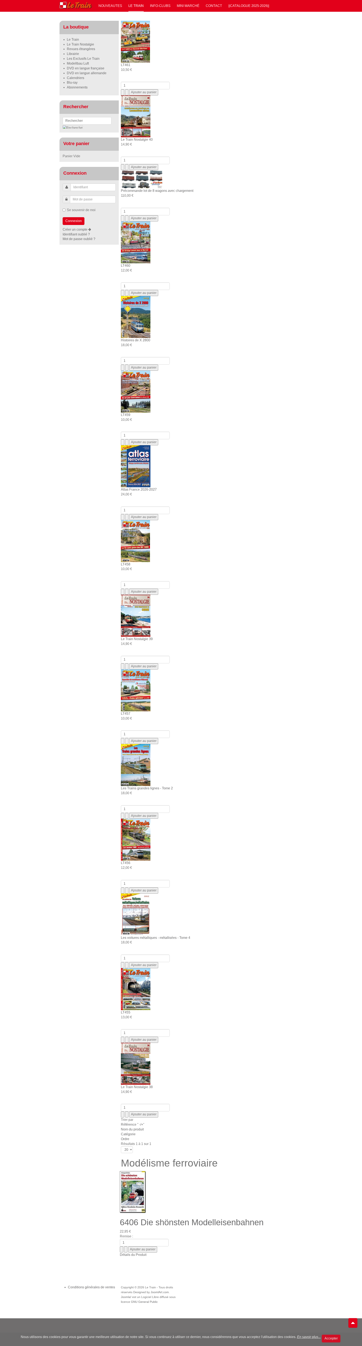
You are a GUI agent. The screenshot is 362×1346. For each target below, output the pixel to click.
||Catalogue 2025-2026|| (248, 6)
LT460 (125, 265)
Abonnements (77, 87)
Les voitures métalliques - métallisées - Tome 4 (155, 937)
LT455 (125, 1012)
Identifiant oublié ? (76, 234)
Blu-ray (72, 82)
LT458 (125, 564)
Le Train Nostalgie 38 (137, 1087)
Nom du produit (132, 1129)
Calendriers (75, 78)
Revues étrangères (81, 49)
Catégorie (128, 1134)
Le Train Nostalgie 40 (137, 139)
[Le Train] (75, 4)
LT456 (125, 863)
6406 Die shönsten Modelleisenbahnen (192, 1222)
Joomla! (126, 1297)
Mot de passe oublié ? (79, 239)
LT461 (125, 65)
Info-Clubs (160, 6)
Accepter (331, 1338)
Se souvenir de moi (81, 210)
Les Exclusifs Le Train (83, 58)
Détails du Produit (133, 1254)
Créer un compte (75, 229)
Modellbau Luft (78, 63)
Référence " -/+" (132, 1124)
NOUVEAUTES (110, 6)
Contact (214, 6)
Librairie (73, 54)
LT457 (125, 713)
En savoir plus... (309, 1337)
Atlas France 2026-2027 (139, 489)
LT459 (125, 415)
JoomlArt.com (160, 1292)
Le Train (136, 6)
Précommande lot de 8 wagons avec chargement (157, 190)
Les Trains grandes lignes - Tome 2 (147, 788)
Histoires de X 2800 (135, 340)
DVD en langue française (85, 68)
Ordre (125, 1139)
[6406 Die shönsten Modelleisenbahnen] (133, 1192)
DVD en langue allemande (86, 73)
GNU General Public (144, 1301)
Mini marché (188, 6)
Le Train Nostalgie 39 (137, 639)
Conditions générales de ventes (91, 1287)
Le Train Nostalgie (80, 44)
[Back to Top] (352, 1323)
